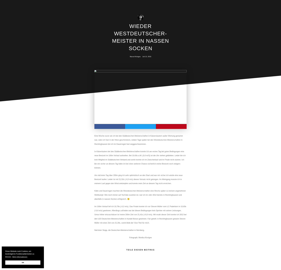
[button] (109, 126)
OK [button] (23, 262)
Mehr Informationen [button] (19, 257)
